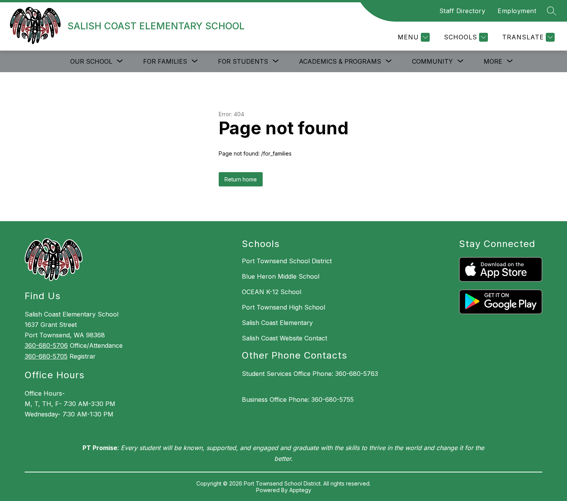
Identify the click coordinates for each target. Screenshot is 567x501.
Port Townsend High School (283, 307)
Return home (240, 179)
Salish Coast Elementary (277, 323)
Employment (517, 11)
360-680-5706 (46, 345)
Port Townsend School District (287, 261)
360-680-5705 (46, 356)
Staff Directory (462, 11)
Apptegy (300, 490)
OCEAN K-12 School (271, 292)
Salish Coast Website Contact (284, 338)
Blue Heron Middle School (280, 276)
